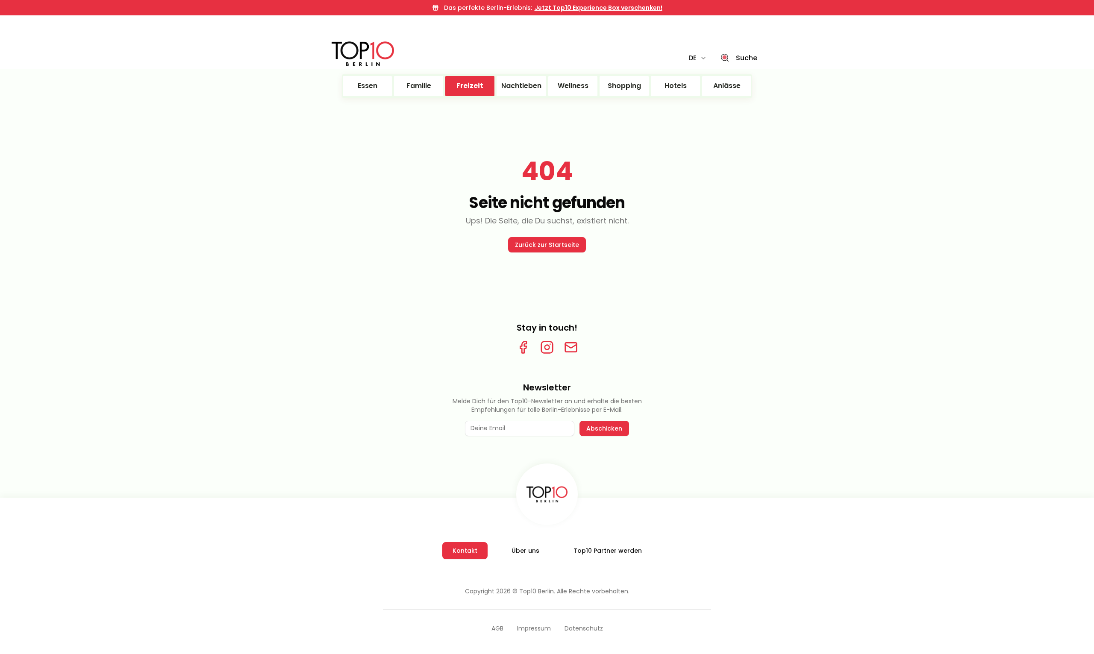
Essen (367, 86)
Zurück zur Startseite (547, 244)
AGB (497, 628)
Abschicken (604, 428)
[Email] (571, 347)
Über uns (525, 550)
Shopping (624, 86)
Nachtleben (521, 86)
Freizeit (469, 86)
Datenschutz (584, 628)
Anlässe (727, 86)
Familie (418, 86)
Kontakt (465, 550)
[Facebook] (523, 347)
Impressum (534, 628)
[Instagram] (547, 347)
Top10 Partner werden (607, 550)
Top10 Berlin (536, 591)
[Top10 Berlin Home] (547, 494)
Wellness (573, 86)
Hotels (676, 86)
